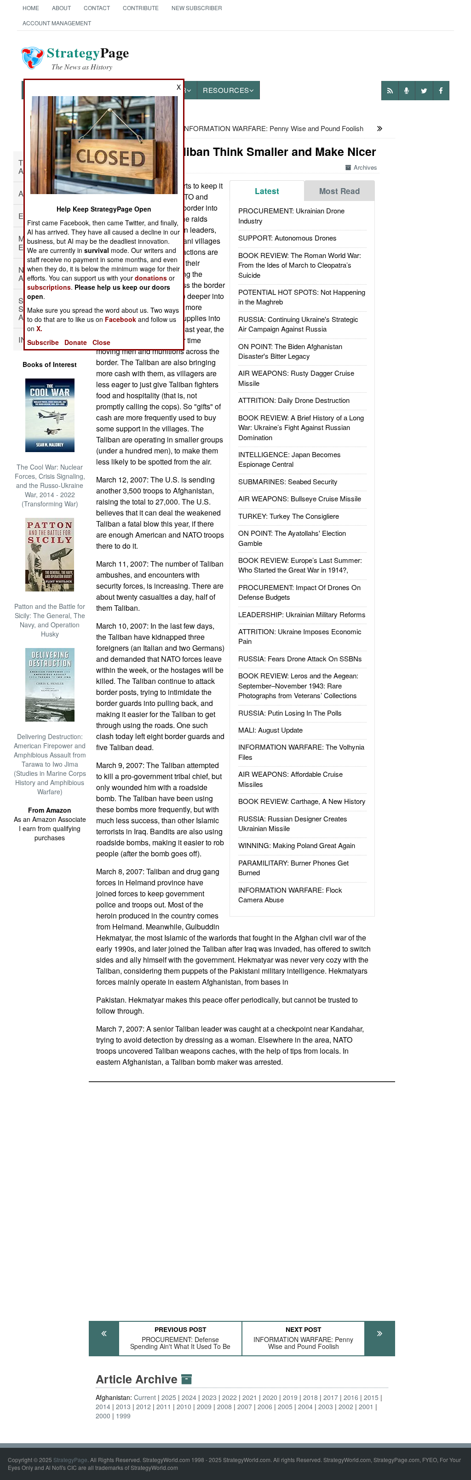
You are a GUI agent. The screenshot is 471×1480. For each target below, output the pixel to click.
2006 (265, 1406)
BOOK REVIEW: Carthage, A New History (302, 801)
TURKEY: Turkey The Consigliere (288, 516)
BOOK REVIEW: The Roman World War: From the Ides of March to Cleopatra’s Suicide (299, 265)
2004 (305, 1406)
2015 (371, 1397)
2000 (103, 1415)
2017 (330, 1397)
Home (31, 7)
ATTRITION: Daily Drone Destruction (294, 400)
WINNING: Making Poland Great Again (296, 845)
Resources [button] (226, 90)
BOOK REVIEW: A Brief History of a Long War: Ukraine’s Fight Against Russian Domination (301, 427)
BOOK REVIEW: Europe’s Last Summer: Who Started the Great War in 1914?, (300, 564)
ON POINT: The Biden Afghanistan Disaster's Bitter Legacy (290, 351)
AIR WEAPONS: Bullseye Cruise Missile (299, 498)
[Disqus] (242, 1197)
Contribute (141, 7)
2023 (209, 1397)
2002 (346, 1406)
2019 (290, 1397)
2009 (204, 1406)
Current (145, 1397)
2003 (325, 1406)
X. (39, 328)
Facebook (120, 319)
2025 (168, 1397)
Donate (75, 342)
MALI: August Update (270, 729)
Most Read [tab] (339, 190)
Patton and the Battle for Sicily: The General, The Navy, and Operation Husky (49, 620)
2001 (366, 1406)
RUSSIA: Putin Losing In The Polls (290, 712)
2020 (270, 1397)
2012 (143, 1406)
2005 (285, 1406)
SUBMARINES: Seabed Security (288, 481)
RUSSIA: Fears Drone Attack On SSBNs (300, 658)
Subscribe (43, 342)
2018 (310, 1397)
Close (101, 342)
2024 (189, 1397)
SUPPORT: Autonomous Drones (287, 237)
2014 (103, 1406)
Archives (365, 167)
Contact (97, 7)
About (61, 7)
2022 (229, 1397)
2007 (244, 1406)
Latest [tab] (267, 190)
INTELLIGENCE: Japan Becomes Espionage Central (289, 459)
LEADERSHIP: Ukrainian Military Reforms (302, 614)
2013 (123, 1406)
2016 (351, 1397)
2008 (224, 1406)
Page (88, 58)
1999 (123, 1415)
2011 (163, 1406)
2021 (249, 1397)
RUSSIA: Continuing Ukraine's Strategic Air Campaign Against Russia (298, 323)
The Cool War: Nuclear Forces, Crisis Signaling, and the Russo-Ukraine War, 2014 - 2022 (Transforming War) (50, 485)
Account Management (57, 23)
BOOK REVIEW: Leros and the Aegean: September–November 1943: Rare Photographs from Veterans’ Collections (298, 685)
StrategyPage (70, 1459)
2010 (184, 1406)
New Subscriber (197, 7)
